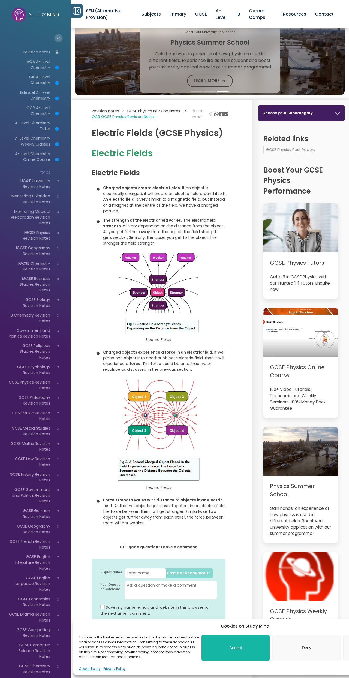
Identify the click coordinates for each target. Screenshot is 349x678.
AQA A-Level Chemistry (38, 64)
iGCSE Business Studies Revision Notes (35, 284)
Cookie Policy (90, 668)
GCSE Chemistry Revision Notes (34, 668)
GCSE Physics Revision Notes (156, 111)
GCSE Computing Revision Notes (33, 632)
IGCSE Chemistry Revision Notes (34, 266)
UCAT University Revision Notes (35, 183)
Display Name (111, 572)
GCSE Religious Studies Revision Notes (35, 351)
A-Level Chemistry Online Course (32, 156)
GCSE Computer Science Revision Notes (34, 650)
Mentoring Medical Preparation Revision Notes (30, 217)
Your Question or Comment (111, 587)
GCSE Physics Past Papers (290, 149)
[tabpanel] (210, 58)
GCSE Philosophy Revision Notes (34, 400)
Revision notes (36, 52)
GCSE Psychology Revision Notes (33, 369)
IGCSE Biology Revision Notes (36, 302)
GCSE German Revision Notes (36, 513)
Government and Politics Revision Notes (29, 333)
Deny (306, 647)
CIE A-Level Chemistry (39, 79)
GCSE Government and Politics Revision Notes (31, 495)
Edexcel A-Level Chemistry (35, 95)
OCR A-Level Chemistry (38, 110)
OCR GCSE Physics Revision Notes (123, 116)
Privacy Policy (114, 668)
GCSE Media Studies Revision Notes (31, 431)
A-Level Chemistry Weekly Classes (32, 141)
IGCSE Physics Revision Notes (36, 235)
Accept (235, 647)
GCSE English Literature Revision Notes (32, 562)
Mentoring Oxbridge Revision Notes (30, 198)
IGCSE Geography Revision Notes (33, 250)
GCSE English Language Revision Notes (32, 583)
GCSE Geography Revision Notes (33, 529)
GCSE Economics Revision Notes (34, 601)
